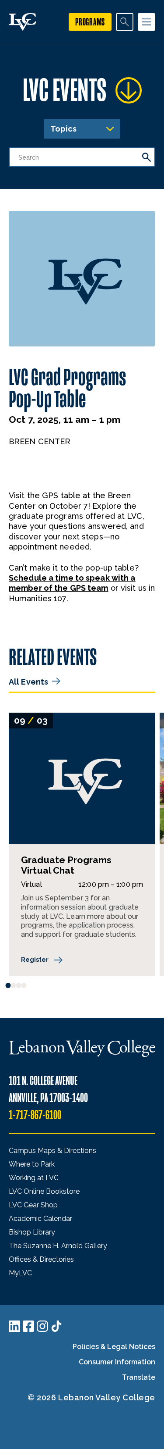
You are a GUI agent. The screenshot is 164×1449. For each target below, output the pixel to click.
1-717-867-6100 (35, 1115)
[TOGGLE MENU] (146, 22)
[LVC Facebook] (28, 1326)
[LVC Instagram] (42, 1326)
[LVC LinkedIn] (14, 1326)
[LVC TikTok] (56, 1326)
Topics (63, 128)
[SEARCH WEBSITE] (124, 22)
